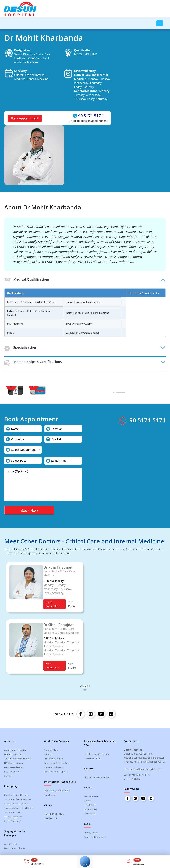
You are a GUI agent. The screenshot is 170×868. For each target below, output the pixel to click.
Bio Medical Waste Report (97, 777)
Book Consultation (52, 604)
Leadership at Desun (14, 754)
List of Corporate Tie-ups (96, 753)
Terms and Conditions (95, 836)
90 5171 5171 (90, 116)
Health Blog (89, 804)
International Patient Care (57, 790)
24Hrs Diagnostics (13, 816)
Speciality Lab (51, 749)
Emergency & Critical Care (57, 762)
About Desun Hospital (15, 749)
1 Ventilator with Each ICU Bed (19, 807)
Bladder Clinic (51, 818)
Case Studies (90, 809)
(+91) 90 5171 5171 (139, 774)
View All (85, 686)
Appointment (139, 864)
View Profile (72, 604)
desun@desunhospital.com (145, 769)
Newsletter (89, 813)
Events (87, 800)
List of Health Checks (14, 848)
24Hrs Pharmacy (12, 820)
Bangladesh (50, 794)
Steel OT (48, 754)
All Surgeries (10, 843)
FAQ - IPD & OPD (12, 771)
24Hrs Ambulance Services (17, 799)
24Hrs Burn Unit (12, 812)
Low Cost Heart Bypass (55, 771)
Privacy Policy (91, 832)
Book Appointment (24, 118)
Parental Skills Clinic (54, 813)
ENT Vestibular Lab (53, 758)
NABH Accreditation (14, 762)
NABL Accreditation (13, 767)
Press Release (91, 796)
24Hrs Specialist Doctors (16, 803)
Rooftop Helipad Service (16, 794)
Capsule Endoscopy (54, 767)
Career (7, 775)
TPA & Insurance (92, 758)
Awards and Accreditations (17, 758)
